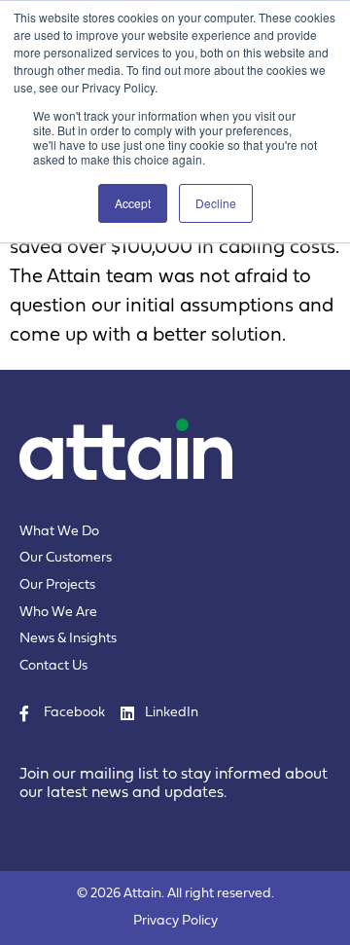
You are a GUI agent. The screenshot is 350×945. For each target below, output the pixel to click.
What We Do (59, 532)
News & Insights (68, 639)
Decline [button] (215, 203)
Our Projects (57, 585)
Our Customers (65, 558)
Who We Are (58, 612)
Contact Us (53, 666)
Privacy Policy (175, 921)
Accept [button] (133, 203)
